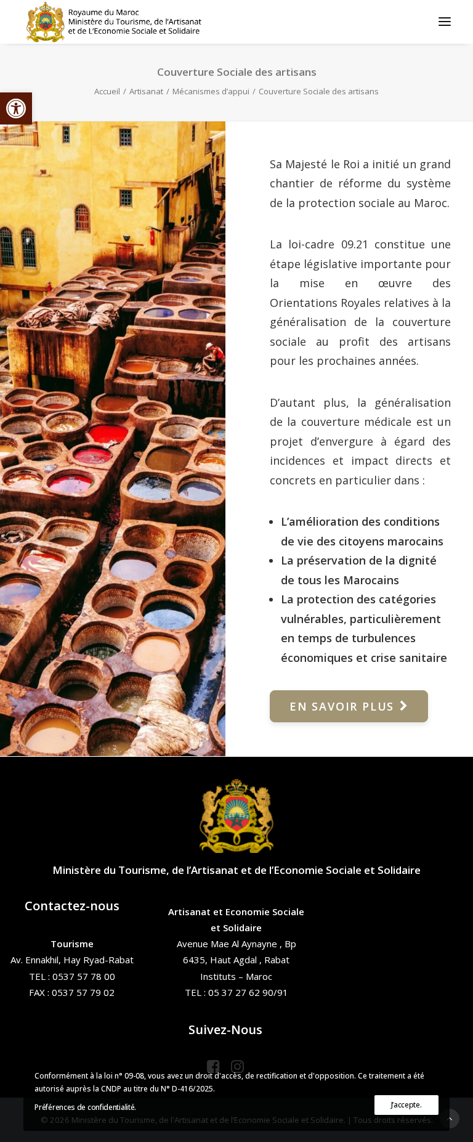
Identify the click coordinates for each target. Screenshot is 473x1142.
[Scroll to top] (449, 1117)
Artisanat (146, 91)
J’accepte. (406, 1104)
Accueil (107, 91)
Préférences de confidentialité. (85, 1107)
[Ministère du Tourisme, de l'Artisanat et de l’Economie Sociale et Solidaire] (117, 21)
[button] (16, 108)
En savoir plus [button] (341, 706)
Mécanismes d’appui (210, 91)
